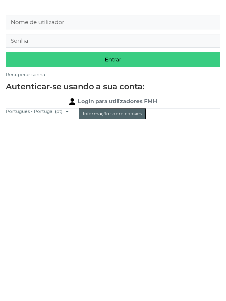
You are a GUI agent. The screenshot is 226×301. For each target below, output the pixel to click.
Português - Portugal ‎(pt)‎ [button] (35, 111)
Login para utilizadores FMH (116, 101)
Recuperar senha (25, 74)
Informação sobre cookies (112, 113)
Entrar (113, 59)
